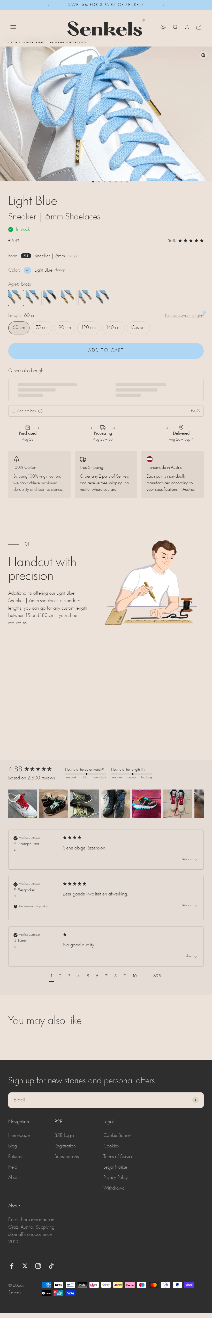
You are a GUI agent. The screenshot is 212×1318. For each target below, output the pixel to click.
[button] (22, 804)
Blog (12, 1146)
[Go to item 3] (104, 181)
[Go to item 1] (93, 181)
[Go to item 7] (127, 181)
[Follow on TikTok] (51, 1265)
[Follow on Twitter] (24, 1265)
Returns (14, 1156)
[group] (35, 769)
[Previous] (49, 5)
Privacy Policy (115, 1177)
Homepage (19, 1135)
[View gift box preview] (40, 411)
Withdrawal (114, 1188)
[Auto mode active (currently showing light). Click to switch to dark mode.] (163, 27)
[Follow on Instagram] (38, 1265)
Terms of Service (118, 1156)
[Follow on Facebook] (11, 1265)
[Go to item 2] (99, 181)
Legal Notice (115, 1167)
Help (12, 1167)
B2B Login (64, 1135)
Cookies (111, 1146)
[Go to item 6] (121, 181)
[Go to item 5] (116, 181)
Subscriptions (67, 1156)
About (14, 1177)
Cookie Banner (117, 1135)
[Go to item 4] (110, 181)
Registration (65, 1146)
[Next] (163, 5)
